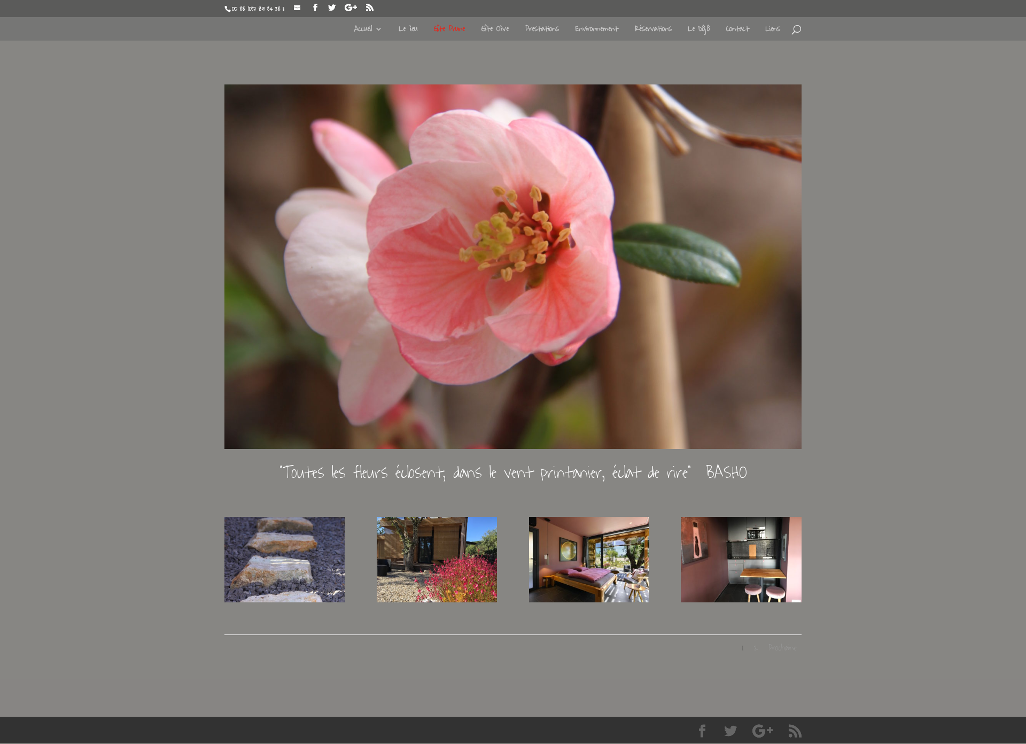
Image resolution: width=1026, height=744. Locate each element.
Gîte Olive (495, 30)
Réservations (653, 30)
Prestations (542, 30)
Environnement (597, 30)
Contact (737, 30)
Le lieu (408, 30)
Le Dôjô (699, 30)
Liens (773, 30)
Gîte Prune (449, 30)
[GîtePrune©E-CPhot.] (589, 599)
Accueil (363, 30)
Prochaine (782, 648)
